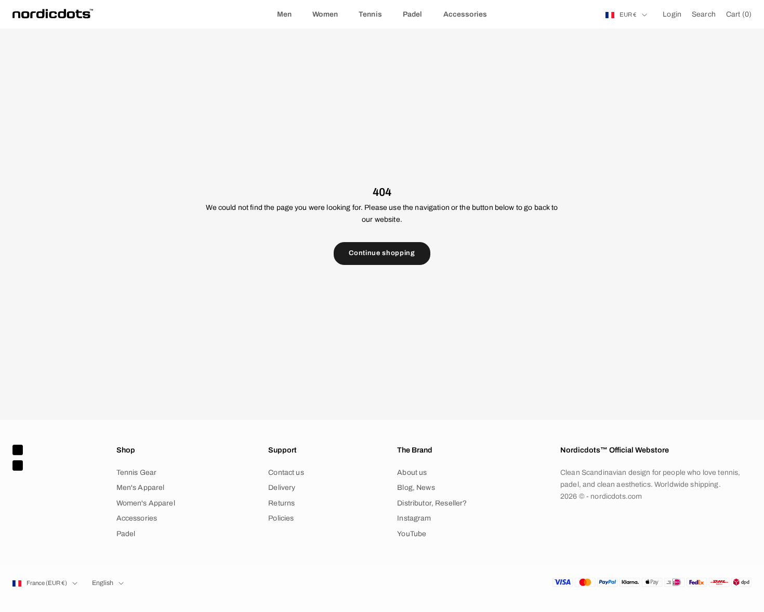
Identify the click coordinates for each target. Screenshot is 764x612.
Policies (281, 518)
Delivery (281, 487)
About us (412, 472)
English (102, 583)
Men (284, 14)
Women (325, 14)
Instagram (414, 518)
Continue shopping (382, 253)
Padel (413, 14)
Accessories (465, 14)
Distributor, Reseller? (432, 503)
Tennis (370, 14)
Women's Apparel (145, 503)
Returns (281, 503)
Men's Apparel (140, 487)
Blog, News (415, 487)
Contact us (286, 472)
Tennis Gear (136, 472)
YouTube (411, 534)
